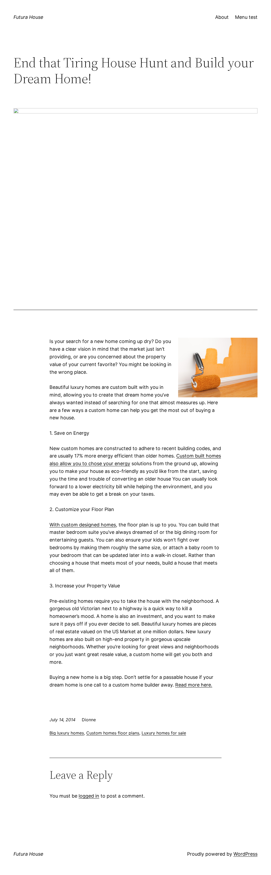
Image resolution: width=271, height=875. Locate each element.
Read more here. (193, 685)
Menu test (246, 17)
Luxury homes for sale (164, 733)
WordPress (245, 854)
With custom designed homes (82, 524)
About (222, 17)
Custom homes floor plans (112, 733)
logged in (89, 796)
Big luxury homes (66, 733)
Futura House (28, 17)
